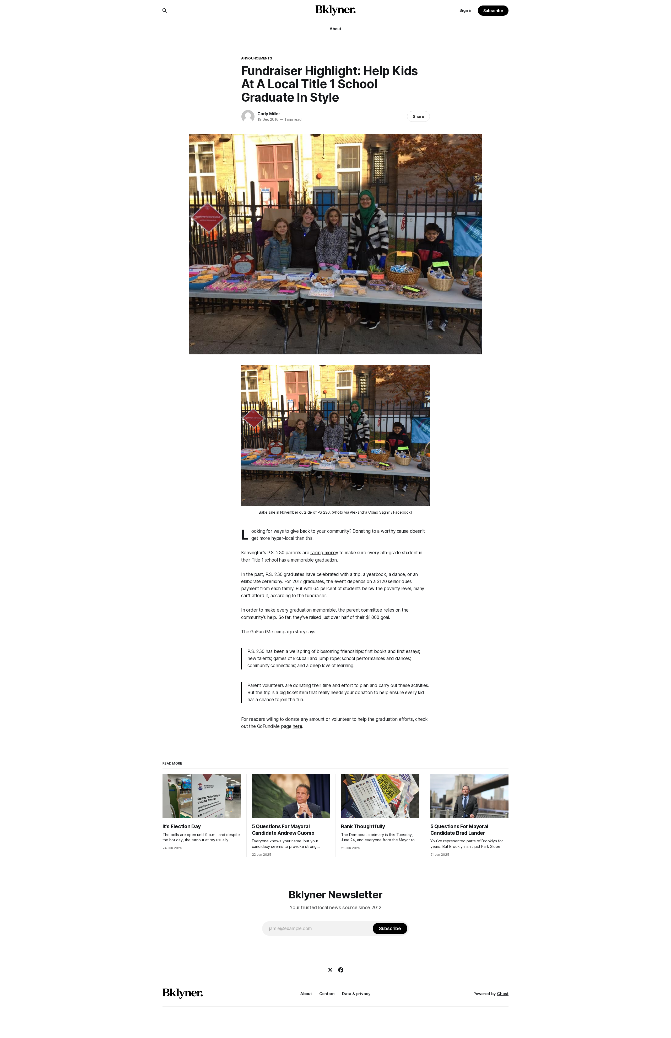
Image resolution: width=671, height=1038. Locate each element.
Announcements (256, 58)
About (335, 28)
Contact (327, 993)
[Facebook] (340, 970)
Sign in (466, 10)
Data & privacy (356, 993)
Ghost (502, 993)
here (297, 726)
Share (418, 116)
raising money (324, 552)
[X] (330, 970)
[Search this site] (164, 10)
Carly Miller (268, 113)
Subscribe (493, 10)
